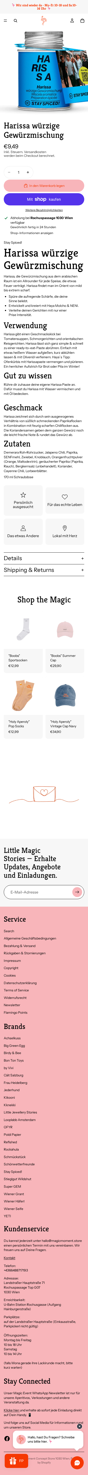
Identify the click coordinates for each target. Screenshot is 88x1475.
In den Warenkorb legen (47, 186)
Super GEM (12, 1186)
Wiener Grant (14, 1194)
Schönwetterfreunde (19, 1164)
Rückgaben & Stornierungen (25, 953)
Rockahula (11, 1149)
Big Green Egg (14, 1046)
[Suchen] (15, 20)
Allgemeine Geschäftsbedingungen (30, 938)
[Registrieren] (77, 892)
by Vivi (8, 1068)
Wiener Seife (13, 1209)
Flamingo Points (15, 1012)
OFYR (8, 1127)
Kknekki (9, 1105)
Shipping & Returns (29, 569)
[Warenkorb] (82, 20)
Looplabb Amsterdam (20, 1120)
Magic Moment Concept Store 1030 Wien (42, 1458)
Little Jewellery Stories (20, 1112)
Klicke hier (12, 1410)
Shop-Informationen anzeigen (31, 233)
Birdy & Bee (12, 1053)
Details (13, 558)
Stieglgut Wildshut (17, 1179)
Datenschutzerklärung (20, 983)
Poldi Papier (12, 1134)
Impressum (12, 961)
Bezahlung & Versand (19, 946)
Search (9, 931)
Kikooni (9, 1097)
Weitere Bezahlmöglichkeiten (44, 210)
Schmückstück (15, 1157)
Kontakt (9, 1258)
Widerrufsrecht (15, 998)
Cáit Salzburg (13, 1075)
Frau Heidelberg (15, 1083)
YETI (7, 1216)
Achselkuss (12, 1038)
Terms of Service (16, 990)
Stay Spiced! (13, 1172)
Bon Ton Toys (14, 1060)
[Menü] (5, 20)
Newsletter (12, 1005)
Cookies (10, 975)
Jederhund (11, 1090)
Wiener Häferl (14, 1201)
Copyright (11, 968)
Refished (10, 1142)
